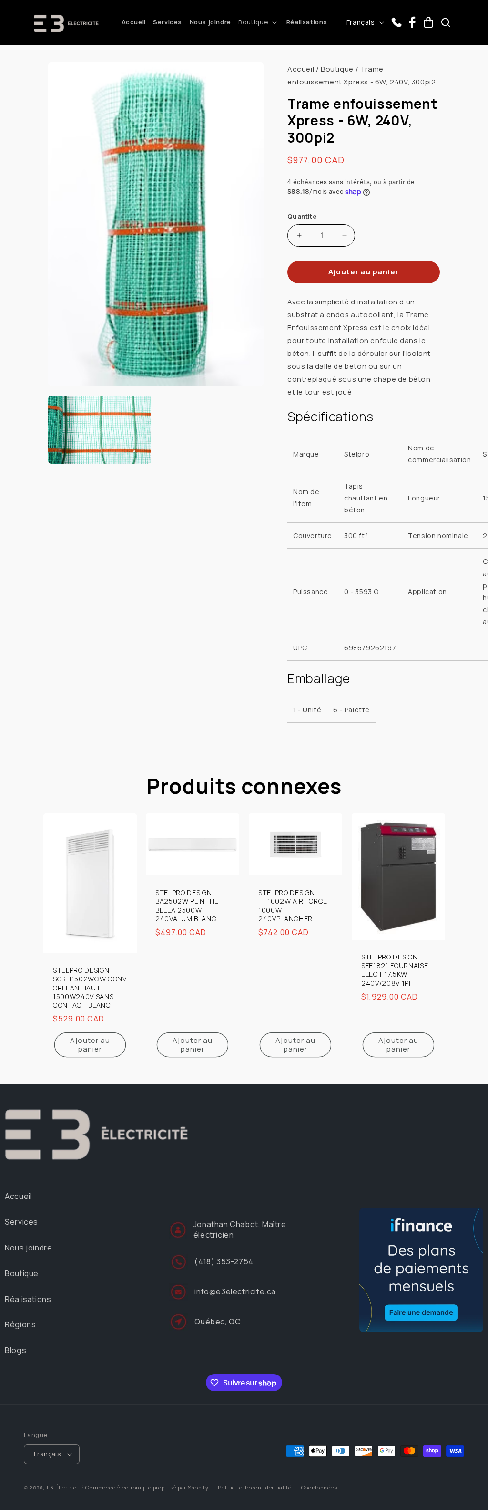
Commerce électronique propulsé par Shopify (146, 1487)
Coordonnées (319, 1487)
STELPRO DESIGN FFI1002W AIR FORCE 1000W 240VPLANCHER (292, 906)
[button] (258, 22)
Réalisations (28, 1299)
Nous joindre (28, 1247)
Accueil (300, 69)
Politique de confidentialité (255, 1487)
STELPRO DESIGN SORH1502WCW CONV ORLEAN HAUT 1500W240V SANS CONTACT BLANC (90, 988)
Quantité (301, 216)
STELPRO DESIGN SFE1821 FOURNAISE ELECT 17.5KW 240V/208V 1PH (394, 970)
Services (21, 1222)
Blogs (15, 1350)
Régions (20, 1324)
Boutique (337, 69)
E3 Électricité (65, 1487)
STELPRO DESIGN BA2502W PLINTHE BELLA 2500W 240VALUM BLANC (187, 906)
